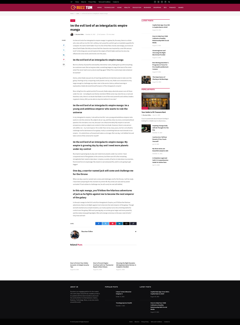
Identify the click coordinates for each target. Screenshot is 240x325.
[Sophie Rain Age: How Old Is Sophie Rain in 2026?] (146, 28)
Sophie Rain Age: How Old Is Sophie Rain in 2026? (161, 26)
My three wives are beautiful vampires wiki (160, 150)
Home (77, 2)
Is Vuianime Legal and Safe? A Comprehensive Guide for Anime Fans (160, 160)
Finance (172, 7)
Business (147, 7)
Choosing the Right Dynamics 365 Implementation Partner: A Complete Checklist (126, 265)
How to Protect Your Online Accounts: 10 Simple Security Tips (79, 265)
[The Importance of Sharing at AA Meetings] (146, 80)
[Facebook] (64, 45)
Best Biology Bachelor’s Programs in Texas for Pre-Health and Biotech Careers (160, 66)
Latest (72, 20)
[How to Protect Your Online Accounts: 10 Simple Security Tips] (80, 254)
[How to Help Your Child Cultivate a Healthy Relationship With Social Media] (146, 39)
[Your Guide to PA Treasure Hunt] (156, 101)
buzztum (76, 322)
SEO (165, 7)
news (99, 7)
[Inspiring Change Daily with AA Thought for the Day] (146, 128)
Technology (109, 7)
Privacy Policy (92, 2)
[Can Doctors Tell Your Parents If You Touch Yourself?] (146, 140)
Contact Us (116, 2)
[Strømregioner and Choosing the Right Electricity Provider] (146, 53)
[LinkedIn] (64, 55)
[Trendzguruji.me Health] (109, 306)
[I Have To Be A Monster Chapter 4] (109, 295)
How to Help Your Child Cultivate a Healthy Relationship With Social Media (160, 39)
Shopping (157, 7)
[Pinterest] (64, 59)
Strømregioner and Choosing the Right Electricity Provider (159, 53)
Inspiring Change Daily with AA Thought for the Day (160, 128)
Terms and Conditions (104, 2)
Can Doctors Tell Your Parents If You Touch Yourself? (159, 139)
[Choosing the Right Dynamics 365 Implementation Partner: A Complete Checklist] (126, 254)
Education (137, 7)
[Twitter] (64, 50)
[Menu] (71, 2)
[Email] (64, 64)
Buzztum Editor (80, 34)
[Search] (169, 2)
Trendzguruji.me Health (124, 303)
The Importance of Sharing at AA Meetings (160, 78)
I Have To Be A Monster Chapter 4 (123, 293)
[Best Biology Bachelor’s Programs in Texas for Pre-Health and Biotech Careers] (146, 65)
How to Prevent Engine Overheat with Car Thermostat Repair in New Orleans (103, 265)
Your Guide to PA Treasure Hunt (154, 112)
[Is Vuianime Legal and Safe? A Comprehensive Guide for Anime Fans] (146, 161)
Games (180, 7)
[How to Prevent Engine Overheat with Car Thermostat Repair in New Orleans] (103, 254)
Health (127, 7)
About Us (83, 2)
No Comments (102, 34)
